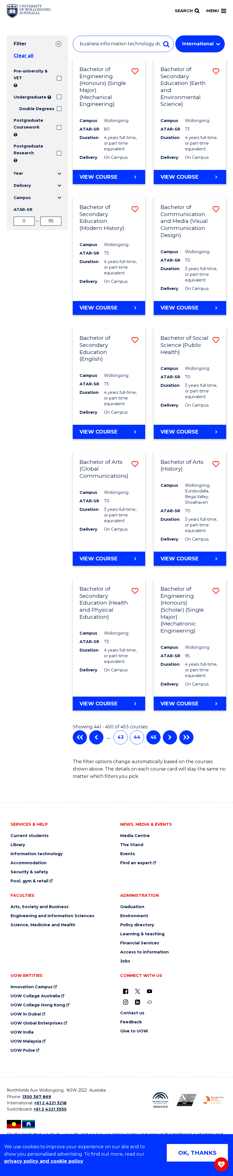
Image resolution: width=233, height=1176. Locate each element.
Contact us (132, 1013)
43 (120, 737)
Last (186, 737)
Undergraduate (30, 97)
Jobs (125, 961)
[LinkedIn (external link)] (137, 1001)
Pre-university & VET (31, 74)
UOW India (22, 1032)
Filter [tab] (20, 43)
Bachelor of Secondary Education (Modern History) (102, 217)
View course (99, 177)
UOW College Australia (35, 996)
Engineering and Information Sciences (52, 916)
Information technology (37, 853)
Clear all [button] (24, 55)
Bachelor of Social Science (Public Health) (184, 345)
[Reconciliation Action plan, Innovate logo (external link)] (160, 1100)
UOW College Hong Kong (38, 1005)
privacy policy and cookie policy (43, 1161)
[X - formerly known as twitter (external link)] (137, 991)
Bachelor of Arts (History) (182, 465)
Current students (30, 835)
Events (127, 853)
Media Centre (135, 835)
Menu (212, 10)
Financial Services (139, 943)
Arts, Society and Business (39, 906)
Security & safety (29, 872)
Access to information (144, 952)
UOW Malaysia (26, 1041)
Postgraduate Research (28, 149)
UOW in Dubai (26, 1014)
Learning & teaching (142, 934)
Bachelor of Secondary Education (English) (95, 348)
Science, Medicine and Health (43, 925)
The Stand (131, 844)
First (80, 737)
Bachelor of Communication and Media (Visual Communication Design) (184, 221)
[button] (135, 71)
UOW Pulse (23, 1050)
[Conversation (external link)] (149, 1001)
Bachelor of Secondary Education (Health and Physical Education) (104, 603)
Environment (134, 916)
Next (170, 737)
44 (137, 737)
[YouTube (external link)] (149, 991)
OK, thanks (197, 1152)
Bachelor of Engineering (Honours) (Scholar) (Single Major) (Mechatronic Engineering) (182, 610)
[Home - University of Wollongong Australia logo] (29, 11)
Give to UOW (134, 1031)
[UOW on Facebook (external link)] (125, 991)
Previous (96, 737)
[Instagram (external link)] (125, 1001)
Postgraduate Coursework (28, 123)
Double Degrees (36, 108)
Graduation (132, 906)
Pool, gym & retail (29, 881)
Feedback (131, 1022)
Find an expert (136, 863)
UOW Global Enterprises (37, 1023)
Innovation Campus (32, 987)
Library (18, 844)
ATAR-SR (23, 209)
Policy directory (137, 925)
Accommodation (29, 863)
